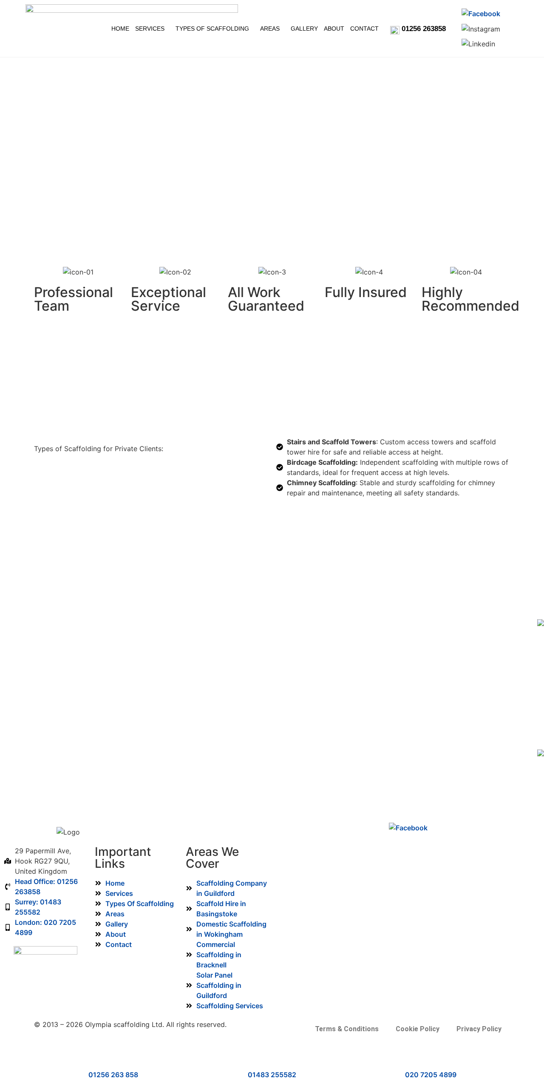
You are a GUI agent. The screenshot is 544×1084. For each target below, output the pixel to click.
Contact (245, 36)
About (369, 19)
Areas (292, 19)
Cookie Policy (417, 1029)
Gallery (333, 19)
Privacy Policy (479, 1029)
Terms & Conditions (347, 1029)
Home (120, 19)
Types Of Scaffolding (226, 19)
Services (156, 19)
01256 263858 (424, 29)
